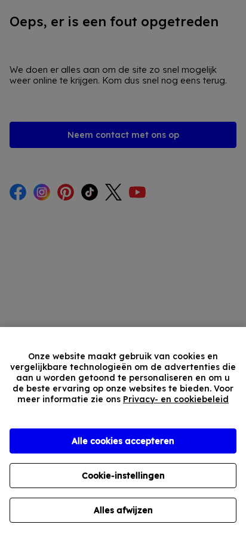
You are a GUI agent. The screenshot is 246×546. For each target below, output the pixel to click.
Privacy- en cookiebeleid (176, 399)
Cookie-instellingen (123, 475)
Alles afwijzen (123, 510)
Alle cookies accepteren (123, 441)
